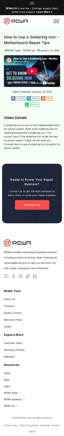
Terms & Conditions (29, 425)
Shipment (9, 356)
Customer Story (13, 342)
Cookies (55, 425)
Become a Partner (14, 349)
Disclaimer (45, 425)
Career (8, 326)
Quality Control (12, 312)
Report (32, 431)
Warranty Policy (13, 319)
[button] (56, 21)
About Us (9, 299)
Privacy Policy (11, 425)
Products (9, 306)
